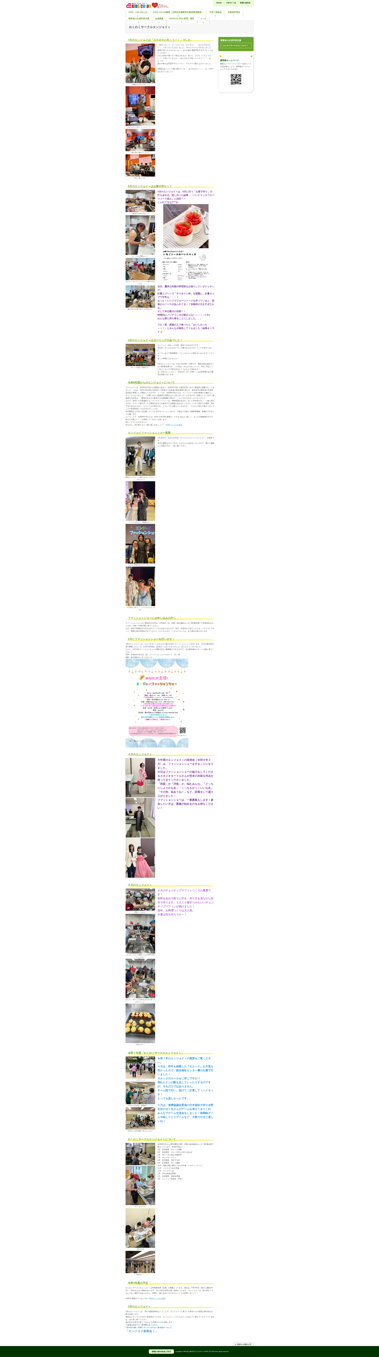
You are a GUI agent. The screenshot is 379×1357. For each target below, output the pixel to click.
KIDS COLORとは (138, 12)
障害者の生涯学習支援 (139, 18)
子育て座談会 (215, 12)
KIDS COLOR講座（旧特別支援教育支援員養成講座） (178, 12)
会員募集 (159, 18)
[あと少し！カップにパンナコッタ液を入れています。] (140, 279)
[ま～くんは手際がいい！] (140, 254)
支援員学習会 (234, 12)
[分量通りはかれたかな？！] (140, 211)
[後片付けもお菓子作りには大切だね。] (140, 307)
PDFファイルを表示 (174, 425)
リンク (203, 18)
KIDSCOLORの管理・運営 (181, 18)
